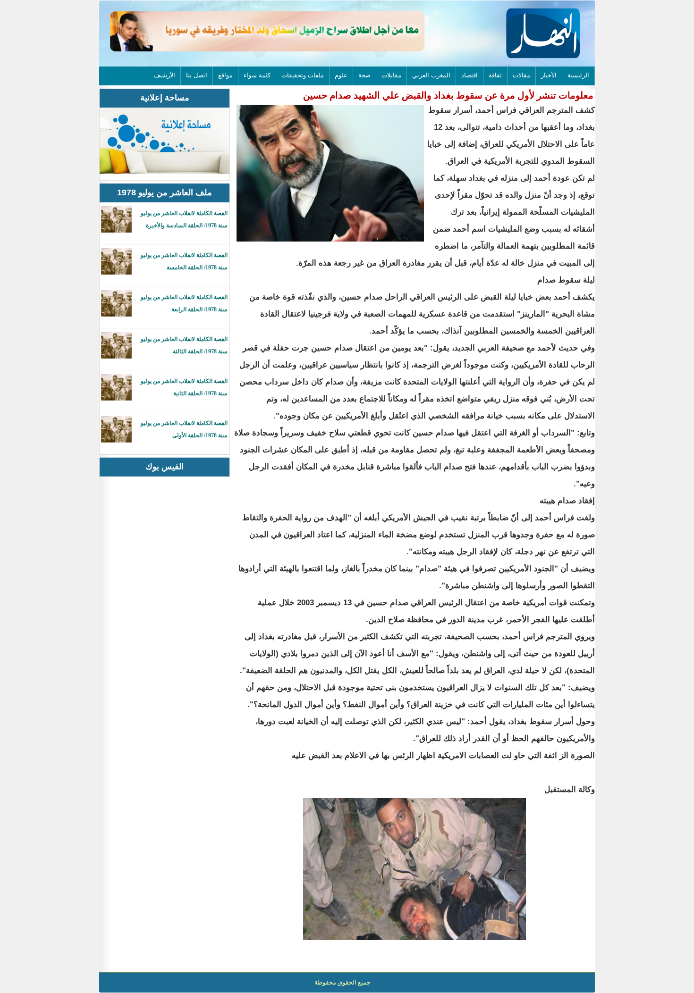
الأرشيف (164, 75)
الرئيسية (578, 75)
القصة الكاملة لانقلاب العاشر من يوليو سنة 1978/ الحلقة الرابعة (184, 303)
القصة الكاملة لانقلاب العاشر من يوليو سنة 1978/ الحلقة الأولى (184, 429)
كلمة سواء (257, 75)
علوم (341, 75)
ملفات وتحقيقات (302, 75)
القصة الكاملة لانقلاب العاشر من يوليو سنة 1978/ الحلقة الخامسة (184, 261)
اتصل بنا (196, 75)
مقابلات (391, 75)
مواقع (225, 75)
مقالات (521, 75)
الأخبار (549, 75)
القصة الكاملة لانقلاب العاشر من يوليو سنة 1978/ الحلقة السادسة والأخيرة (184, 219)
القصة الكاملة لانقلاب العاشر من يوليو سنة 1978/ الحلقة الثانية (184, 387)
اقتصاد (469, 75)
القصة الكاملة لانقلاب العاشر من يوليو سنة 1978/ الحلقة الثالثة (184, 345)
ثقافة (495, 75)
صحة (364, 75)
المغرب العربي (431, 75)
